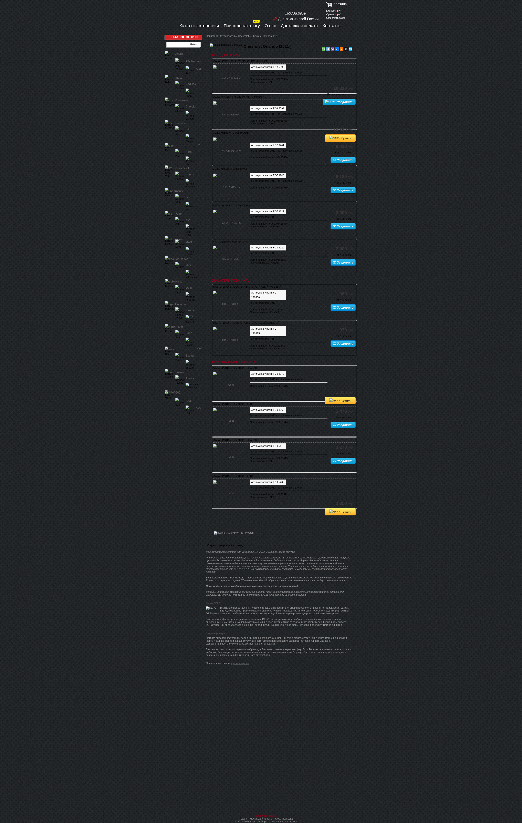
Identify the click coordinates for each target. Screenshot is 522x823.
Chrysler (191, 106)
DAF (188, 129)
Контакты (332, 25)
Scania (169, 349)
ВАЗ (188, 400)
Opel (189, 287)
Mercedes (181, 258)
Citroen (170, 123)
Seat (199, 348)
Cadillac (191, 83)
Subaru (170, 372)
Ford (189, 151)
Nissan (179, 281)
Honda (190, 174)
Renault (170, 326)
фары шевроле (240, 663)
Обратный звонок (295, 13)
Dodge (169, 145)
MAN (189, 242)
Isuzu (189, 197)
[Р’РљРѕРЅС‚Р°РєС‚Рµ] (337, 49)
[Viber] (332, 49)
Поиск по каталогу (242, 25)
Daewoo (180, 123)
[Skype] (350, 49)
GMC (168, 168)
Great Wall (182, 168)
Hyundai (170, 191)
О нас (270, 25)
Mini (188, 265)
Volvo (178, 393)
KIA (188, 219)
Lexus (179, 239)
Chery (169, 100)
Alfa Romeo (193, 61)
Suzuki (179, 372)
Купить (345, 138)
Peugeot (170, 304)
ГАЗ (198, 408)
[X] (346, 49)
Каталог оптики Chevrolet (234, 36)
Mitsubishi (171, 281)
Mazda (169, 258)
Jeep (178, 213)
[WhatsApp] (323, 49)
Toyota (190, 378)
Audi (198, 68)
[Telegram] (328, 49)
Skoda (190, 355)
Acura (179, 53)
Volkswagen (172, 391)
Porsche (180, 304)
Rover (179, 326)
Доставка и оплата (299, 25)
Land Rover (172, 239)
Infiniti (179, 191)
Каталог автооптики (199, 25)
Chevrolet (181, 100)
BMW (178, 77)
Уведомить (344, 102)
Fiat (198, 144)
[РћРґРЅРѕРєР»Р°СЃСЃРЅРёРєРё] (341, 49)
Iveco (168, 213)
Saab (189, 333)
